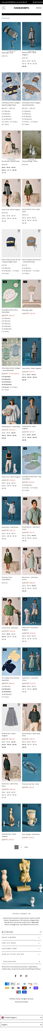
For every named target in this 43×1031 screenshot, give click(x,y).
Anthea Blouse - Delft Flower (11, 426)
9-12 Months (6, 326)
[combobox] (21, 1017)
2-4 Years (5, 273)
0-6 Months (6, 268)
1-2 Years (15, 271)
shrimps (18, 999)
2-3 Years (5, 122)
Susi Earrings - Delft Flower (31, 834)
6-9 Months (6, 323)
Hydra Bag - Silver (7, 53)
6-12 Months (6, 116)
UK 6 (24, 61)
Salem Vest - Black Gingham (11, 477)
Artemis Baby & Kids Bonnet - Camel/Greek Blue (31, 261)
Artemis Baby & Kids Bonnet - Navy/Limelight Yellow (11, 261)
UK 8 (28, 61)
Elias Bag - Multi (27, 310)
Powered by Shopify (21, 1002)
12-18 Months (7, 119)
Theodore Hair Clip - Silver (30, 784)
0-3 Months (6, 111)
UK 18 (24, 66)
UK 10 (34, 61)
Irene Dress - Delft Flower (10, 527)
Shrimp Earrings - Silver (30, 161)
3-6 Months (6, 114)
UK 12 (24, 63)
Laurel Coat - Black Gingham (11, 209)
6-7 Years (5, 124)
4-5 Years (14, 122)
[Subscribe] (39, 961)
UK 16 (35, 63)
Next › (26, 847)
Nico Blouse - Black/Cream (11, 161)
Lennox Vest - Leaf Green (10, 628)
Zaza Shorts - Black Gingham (31, 368)
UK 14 (29, 63)
